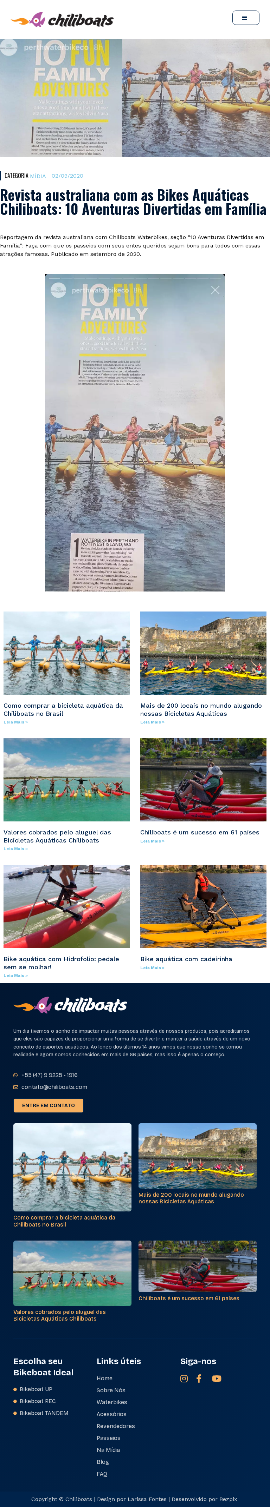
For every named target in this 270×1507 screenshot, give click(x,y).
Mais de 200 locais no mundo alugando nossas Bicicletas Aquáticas (201, 709)
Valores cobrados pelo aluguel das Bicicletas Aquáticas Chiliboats (57, 836)
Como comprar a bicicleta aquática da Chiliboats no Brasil (64, 1221)
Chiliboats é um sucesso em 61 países (199, 832)
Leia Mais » (16, 722)
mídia (38, 176)
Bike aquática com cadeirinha (186, 959)
